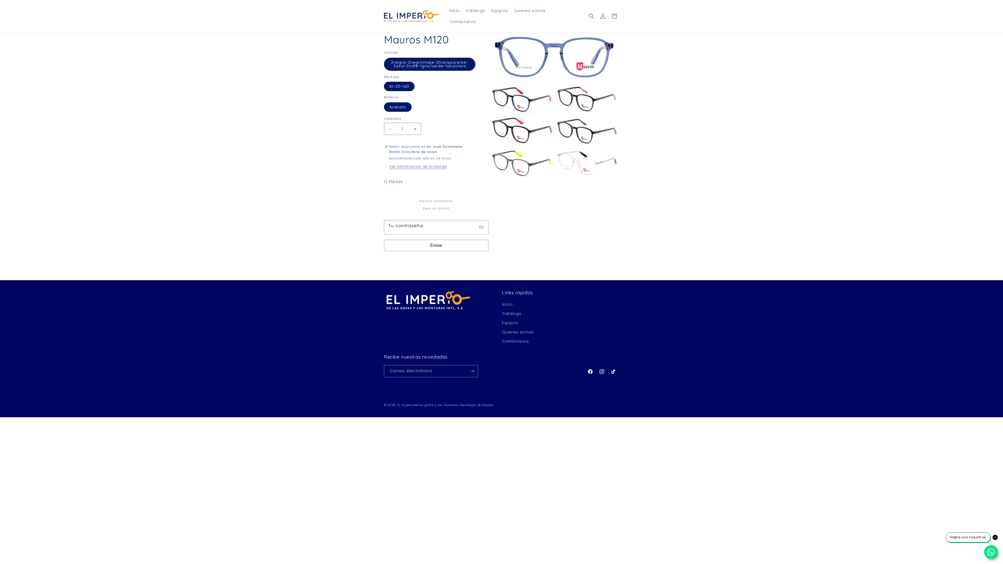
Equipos (510, 322)
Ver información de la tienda (418, 166)
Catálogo (511, 313)
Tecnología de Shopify (477, 405)
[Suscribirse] (472, 371)
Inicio (507, 304)
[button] (591, 16)
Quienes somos (518, 332)
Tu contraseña (405, 226)
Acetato (397, 107)
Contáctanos (515, 341)
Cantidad (392, 118)
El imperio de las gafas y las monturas (428, 405)
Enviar (436, 245)
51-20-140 (399, 86)
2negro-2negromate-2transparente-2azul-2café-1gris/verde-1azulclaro (429, 64)
